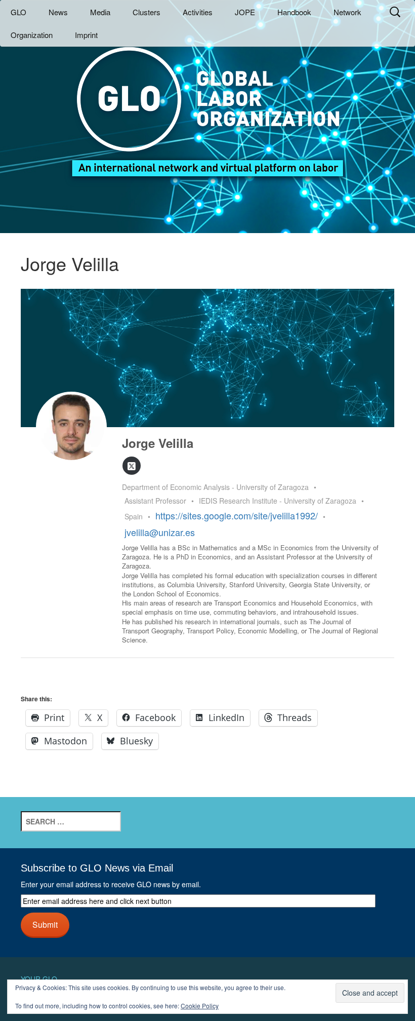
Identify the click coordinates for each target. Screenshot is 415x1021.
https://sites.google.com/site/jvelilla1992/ (236, 515)
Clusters (146, 12)
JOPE (245, 12)
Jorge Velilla (157, 442)
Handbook (294, 12)
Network (347, 12)
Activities (198, 12)
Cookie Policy (200, 1005)
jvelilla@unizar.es (159, 532)
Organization (32, 34)
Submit (45, 924)
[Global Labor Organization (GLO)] (207, 104)
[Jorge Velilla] (71, 427)
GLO (18, 12)
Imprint (86, 34)
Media (100, 12)
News (58, 12)
